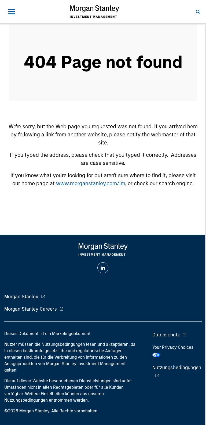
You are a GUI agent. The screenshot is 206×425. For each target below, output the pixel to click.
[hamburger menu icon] (11, 11)
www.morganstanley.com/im (90, 183)
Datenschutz (166, 335)
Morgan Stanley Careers (30, 309)
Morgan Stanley (21, 297)
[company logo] (94, 11)
